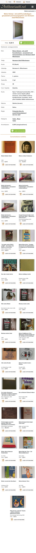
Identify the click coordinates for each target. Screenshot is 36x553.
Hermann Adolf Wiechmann (21, 60)
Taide (14, 120)
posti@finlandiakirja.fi (19, 113)
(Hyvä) (16, 64)
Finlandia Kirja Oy (18, 111)
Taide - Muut (16, 119)
